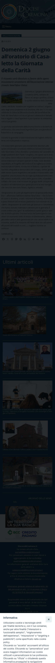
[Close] (49, 619)
